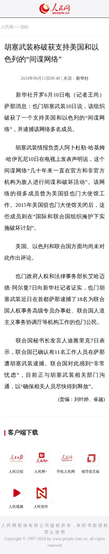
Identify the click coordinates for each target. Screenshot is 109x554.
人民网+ (40, 471)
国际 (24, 27)
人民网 (7, 27)
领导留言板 (90, 471)
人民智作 (41, 506)
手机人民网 (66, 471)
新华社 (82, 78)
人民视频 (16, 506)
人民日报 (16, 471)
